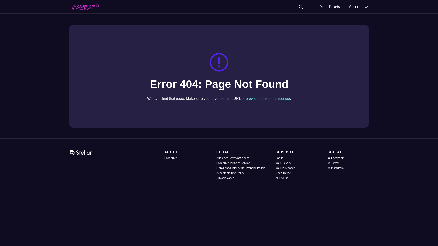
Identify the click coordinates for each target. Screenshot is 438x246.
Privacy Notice (225, 178)
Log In (279, 158)
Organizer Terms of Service (233, 163)
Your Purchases (285, 168)
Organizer (170, 158)
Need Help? (283, 173)
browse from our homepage (268, 98)
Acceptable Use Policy (230, 173)
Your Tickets (330, 7)
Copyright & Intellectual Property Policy (240, 168)
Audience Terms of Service (233, 158)
